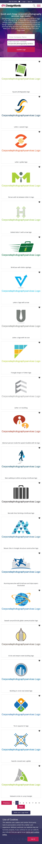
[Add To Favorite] (39, 61)
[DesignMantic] (11, 5)
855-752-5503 (13, 1)
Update (21, 50)
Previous (6, 803)
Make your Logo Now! (21, 812)
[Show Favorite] (19, 1)
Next (21, 807)
